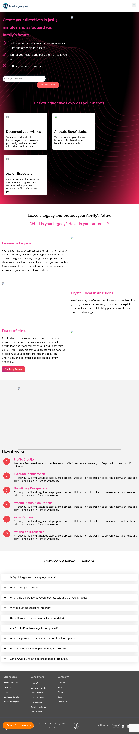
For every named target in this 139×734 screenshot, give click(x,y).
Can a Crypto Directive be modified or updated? (37, 618)
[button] (134, 5)
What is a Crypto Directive (25, 587)
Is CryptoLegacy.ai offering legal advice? (33, 577)
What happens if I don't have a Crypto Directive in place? (43, 638)
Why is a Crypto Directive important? (31, 607)
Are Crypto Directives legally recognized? (34, 628)
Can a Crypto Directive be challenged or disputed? (39, 658)
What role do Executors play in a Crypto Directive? (39, 648)
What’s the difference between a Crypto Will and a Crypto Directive (49, 597)
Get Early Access (48, 84)
